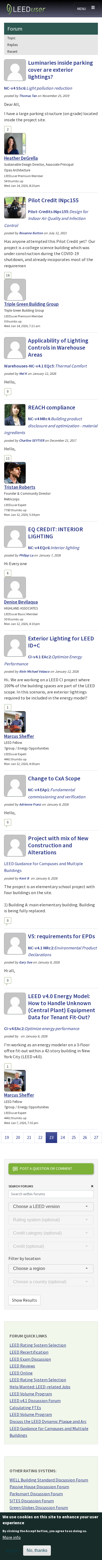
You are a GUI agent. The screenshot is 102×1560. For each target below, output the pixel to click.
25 (75, 1137)
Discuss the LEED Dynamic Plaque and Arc (48, 1421)
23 (53, 1137)
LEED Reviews (22, 1366)
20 (20, 1137)
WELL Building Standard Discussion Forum (49, 1480)
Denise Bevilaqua (21, 602)
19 (8, 1137)
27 (98, 1137)
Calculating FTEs (25, 1407)
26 (86, 1137)
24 (64, 1137)
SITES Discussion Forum (32, 1500)
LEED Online (21, 1373)
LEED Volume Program (31, 1393)
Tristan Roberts (19, 487)
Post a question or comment (46, 1168)
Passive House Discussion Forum (39, 1486)
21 (31, 1137)
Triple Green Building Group (31, 304)
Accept (12, 1550)
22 (42, 1137)
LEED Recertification (29, 1352)
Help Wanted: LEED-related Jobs (40, 1386)
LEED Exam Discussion (30, 1359)
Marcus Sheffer (19, 736)
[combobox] (51, 1206)
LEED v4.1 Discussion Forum (35, 1400)
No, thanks (37, 1550)
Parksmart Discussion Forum (36, 1493)
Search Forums (20, 1186)
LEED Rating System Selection (38, 1345)
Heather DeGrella (21, 158)
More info (11, 1537)
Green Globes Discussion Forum (39, 1507)
